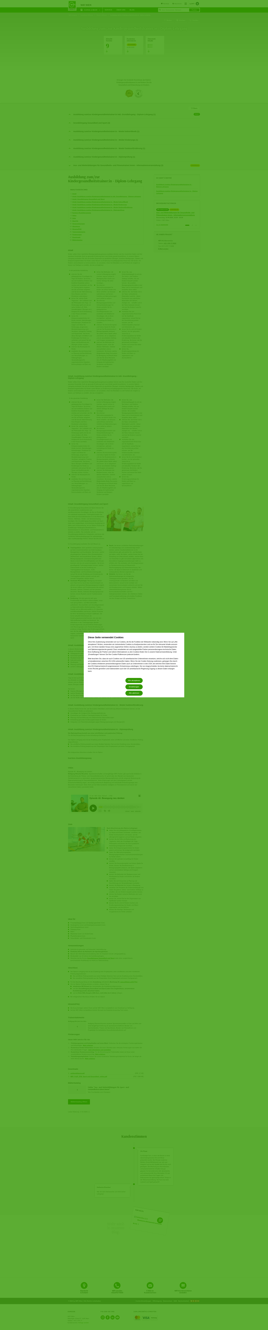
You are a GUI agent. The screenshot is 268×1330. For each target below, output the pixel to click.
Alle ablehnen (134, 693)
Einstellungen (134, 687)
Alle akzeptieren (134, 680)
